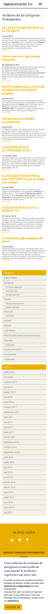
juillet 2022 (9, 372)
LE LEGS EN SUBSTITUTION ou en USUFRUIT (22, 29)
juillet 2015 (9, 497)
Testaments (9, 359)
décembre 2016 (11, 442)
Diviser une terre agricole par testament (21, 58)
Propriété (8, 340)
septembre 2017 (12, 412)
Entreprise (9, 282)
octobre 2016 (10, 447)
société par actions (13, 349)
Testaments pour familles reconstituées (18, 120)
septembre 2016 (12, 452)
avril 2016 (8, 477)
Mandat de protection (15, 303)
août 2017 (8, 417)
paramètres (13, 601)
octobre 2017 (10, 407)
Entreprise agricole (14, 287)
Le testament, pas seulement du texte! (22, 239)
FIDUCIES (8, 311)
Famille (7, 299)
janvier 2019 (10, 392)
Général (7, 325)
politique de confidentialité (17, 586)
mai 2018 (8, 397)
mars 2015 (9, 507)
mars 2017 (9, 432)
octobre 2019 (10, 382)
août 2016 (8, 457)
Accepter (11, 607)
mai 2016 (8, 472)
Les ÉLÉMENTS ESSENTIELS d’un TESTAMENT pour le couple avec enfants (23, 179)
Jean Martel (9, 330)
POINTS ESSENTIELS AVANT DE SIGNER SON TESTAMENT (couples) (23, 90)
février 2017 (9, 437)
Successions (10, 354)
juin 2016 (8, 467)
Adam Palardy (10, 277)
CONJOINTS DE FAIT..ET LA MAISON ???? (20, 209)
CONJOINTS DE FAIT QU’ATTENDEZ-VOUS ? (17, 148)
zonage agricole (13, 295)
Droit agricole (11, 291)
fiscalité (7, 320)
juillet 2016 (9, 462)
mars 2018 (9, 402)
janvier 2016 (10, 487)
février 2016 (9, 482)
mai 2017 (8, 427)
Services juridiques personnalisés (24, 553)
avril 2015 (8, 502)
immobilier (10, 345)
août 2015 (8, 492)
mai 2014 (8, 512)
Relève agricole (12, 307)
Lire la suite (6, 50)
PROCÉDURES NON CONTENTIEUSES (22, 335)
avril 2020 (8, 377)
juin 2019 (8, 387)
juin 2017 (8, 422)
